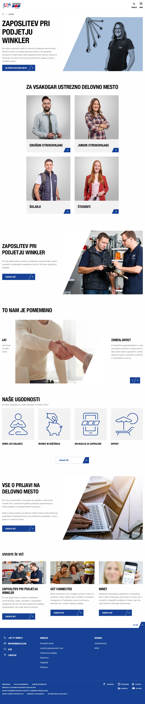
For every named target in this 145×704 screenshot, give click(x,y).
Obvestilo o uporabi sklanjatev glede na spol (19, 687)
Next (137, 380)
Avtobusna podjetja (48, 653)
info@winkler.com (17, 643)
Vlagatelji (44, 663)
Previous (133, 380)
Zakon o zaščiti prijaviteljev (12, 694)
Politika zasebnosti (21, 684)
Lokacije (12, 655)
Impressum (6, 684)
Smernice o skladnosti (35, 694)
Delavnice (44, 658)
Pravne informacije (39, 684)
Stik (10, 649)
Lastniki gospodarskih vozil (51, 648)
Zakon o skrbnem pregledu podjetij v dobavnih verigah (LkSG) (25, 690)
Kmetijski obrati (46, 644)
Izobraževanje (100, 644)
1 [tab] (71, 383)
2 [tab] (73, 383)
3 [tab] (75, 383)
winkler (44, 638)
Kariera (98, 638)
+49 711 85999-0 (15, 637)
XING (96, 648)
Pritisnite (44, 667)
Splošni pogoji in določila (57, 694)
